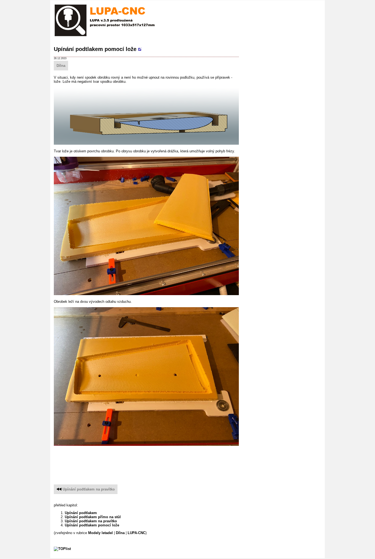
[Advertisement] (154, 462)
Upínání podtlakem (81, 513)
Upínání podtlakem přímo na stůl (93, 517)
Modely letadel (100, 533)
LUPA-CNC (136, 533)
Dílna (61, 66)
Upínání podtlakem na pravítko (89, 489)
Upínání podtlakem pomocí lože (95, 49)
